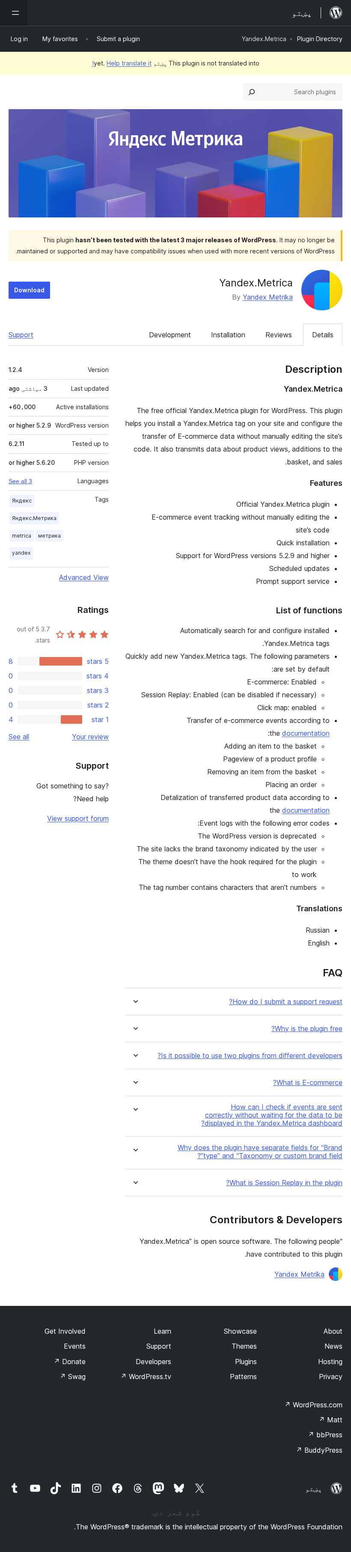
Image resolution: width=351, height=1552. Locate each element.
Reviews (278, 334)
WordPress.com (313, 1404)
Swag (72, 1376)
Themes (244, 1346)
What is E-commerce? (307, 1083)
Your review (90, 736)
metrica (21, 535)
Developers (153, 1361)
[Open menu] (13, 13)
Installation (228, 334)
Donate (70, 1361)
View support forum (78, 818)
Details (322, 334)
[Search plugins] (251, 92)
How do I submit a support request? (285, 1002)
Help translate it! (122, 63)
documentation (306, 733)
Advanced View (84, 577)
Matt (330, 1419)
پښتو (313, 1488)
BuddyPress (319, 1450)
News (333, 1346)
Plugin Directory (319, 38)
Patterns (243, 1376)
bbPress (325, 1434)
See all (19, 736)
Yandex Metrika (268, 297)
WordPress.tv (145, 1376)
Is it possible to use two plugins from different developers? (250, 1056)
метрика (49, 535)
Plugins (246, 1361)
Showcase (240, 1331)
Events (75, 1346)
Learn (162, 1331)
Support (21, 334)
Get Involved (65, 1331)
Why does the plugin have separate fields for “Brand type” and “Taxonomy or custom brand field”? (260, 1152)
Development (170, 334)
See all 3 (20, 481)
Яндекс (22, 500)
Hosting (330, 1361)
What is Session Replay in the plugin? (284, 1183)
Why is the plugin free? (306, 1029)
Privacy (330, 1376)
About (333, 1331)
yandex (21, 553)
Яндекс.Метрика (34, 518)
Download (29, 290)
